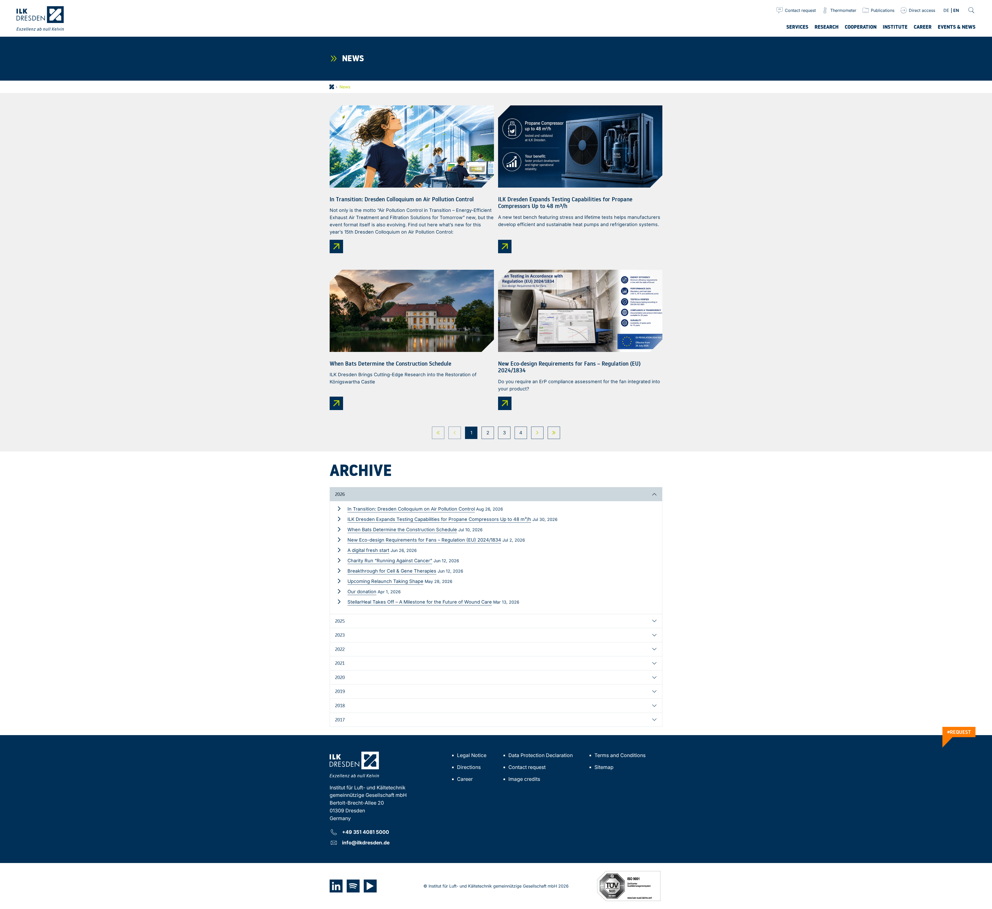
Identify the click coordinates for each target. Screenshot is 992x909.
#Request (959, 732)
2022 (340, 649)
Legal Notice (471, 755)
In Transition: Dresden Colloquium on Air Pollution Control (411, 509)
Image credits (524, 779)
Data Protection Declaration (540, 755)
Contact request (527, 767)
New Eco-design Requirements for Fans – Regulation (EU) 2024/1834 (424, 540)
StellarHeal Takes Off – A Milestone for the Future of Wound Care (419, 602)
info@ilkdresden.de (366, 842)
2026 (340, 494)
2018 (340, 705)
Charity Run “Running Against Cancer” (389, 560)
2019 (340, 691)
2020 (340, 677)
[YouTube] (370, 886)
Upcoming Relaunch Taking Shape (385, 581)
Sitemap (604, 767)
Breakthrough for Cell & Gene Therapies (391, 571)
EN (956, 11)
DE (946, 11)
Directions (469, 767)
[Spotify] (353, 886)
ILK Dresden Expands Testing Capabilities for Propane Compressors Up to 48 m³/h (439, 519)
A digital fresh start (368, 550)
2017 (340, 720)
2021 (340, 663)
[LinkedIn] (336, 886)
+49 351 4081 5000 (365, 832)
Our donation (361, 591)
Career (465, 779)
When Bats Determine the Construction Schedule (402, 529)
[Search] (971, 10)
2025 (340, 621)
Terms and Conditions (620, 755)
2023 (340, 635)
